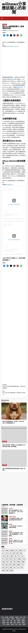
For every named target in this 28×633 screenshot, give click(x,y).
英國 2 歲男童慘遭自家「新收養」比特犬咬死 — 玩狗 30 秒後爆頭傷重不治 (13, 422)
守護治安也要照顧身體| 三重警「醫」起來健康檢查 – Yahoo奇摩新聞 (16, 534)
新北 (23, 556)
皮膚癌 (3, 561)
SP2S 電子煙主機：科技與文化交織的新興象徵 (15, 526)
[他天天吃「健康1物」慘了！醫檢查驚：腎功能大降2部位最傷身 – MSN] (4, 543)
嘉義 (17, 553)
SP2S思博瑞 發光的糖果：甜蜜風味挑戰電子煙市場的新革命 (15, 519)
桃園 (6, 559)
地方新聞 (4, 24)
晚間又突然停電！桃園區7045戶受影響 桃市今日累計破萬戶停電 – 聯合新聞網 (13, 445)
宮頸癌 (11, 556)
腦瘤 (6, 564)
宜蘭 (7, 556)
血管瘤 (10, 567)
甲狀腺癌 (19, 559)
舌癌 (23, 564)
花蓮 (3, 567)
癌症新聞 (14, 516)
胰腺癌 (18, 561)
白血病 (24, 559)
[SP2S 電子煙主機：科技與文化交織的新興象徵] (4, 525)
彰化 (19, 556)
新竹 (3, 559)
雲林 (22, 567)
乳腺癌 (7, 550)
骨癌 (16, 624)
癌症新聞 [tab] (20, 505)
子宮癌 (3, 556)
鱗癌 (20, 624)
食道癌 (3, 570)
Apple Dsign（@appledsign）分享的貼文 (12, 218)
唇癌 (21, 617)
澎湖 (14, 559)
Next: (13, 392)
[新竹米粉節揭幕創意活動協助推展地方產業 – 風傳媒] (14, 458)
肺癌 (11, 561)
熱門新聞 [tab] (12, 505)
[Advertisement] (14, 62)
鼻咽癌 (11, 570)
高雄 (7, 570)
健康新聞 (10, 516)
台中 (24, 550)
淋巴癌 (10, 559)
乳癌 (3, 550)
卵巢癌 (20, 550)
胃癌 (14, 561)
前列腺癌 (12, 550)
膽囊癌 (18, 564)
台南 (6, 553)
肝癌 (7, 561)
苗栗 (6, 567)
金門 (18, 567)
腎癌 (3, 564)
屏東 (15, 556)
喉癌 (14, 553)
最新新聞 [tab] (5, 505)
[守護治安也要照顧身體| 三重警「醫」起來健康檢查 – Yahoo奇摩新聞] (4, 536)
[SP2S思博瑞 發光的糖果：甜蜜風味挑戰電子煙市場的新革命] (4, 518)
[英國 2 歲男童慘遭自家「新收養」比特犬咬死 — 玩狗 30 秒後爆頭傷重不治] (14, 411)
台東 (10, 553)
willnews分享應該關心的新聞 (14, 8)
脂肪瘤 (3, 622)
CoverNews (20, 629)
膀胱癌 (14, 564)
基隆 (21, 553)
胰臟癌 (23, 561)
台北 (3, 553)
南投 (16, 550)
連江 (14, 567)
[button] (2, 18)
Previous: (13, 386)
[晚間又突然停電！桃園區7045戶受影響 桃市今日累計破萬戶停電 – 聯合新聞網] (14, 434)
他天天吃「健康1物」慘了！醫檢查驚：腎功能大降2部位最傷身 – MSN (16, 542)
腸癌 (10, 564)
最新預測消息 (19, 87)
